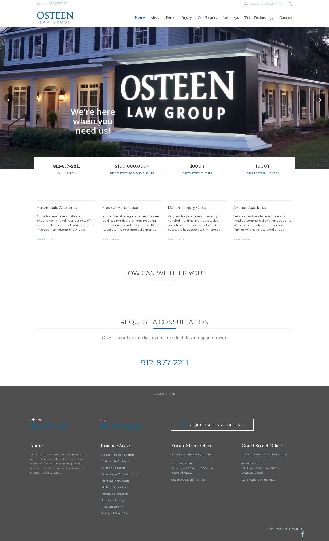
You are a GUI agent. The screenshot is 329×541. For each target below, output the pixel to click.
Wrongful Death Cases (115, 513)
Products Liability (112, 506)
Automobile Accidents (57, 208)
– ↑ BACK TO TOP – (164, 394)
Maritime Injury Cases (187, 208)
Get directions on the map (188, 479)
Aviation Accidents (249, 208)
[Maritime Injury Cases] (197, 197)
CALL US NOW (66, 173)
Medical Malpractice (120, 208)
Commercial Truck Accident (119, 474)
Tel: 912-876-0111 (252, 463)
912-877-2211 (66, 166)
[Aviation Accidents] (262, 197)
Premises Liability (112, 500)
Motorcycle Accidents (114, 493)
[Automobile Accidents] (66, 197)
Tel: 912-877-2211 (181, 463)
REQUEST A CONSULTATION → (265, 3)
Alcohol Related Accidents (117, 454)
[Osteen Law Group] (55, 17)
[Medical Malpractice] (132, 197)
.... (59, 472)
